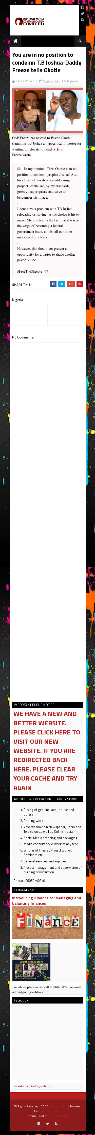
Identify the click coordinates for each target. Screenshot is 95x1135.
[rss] (82, 19)
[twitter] (82, 13)
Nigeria (72, 81)
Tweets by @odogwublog (32, 1086)
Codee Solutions (50, 1111)
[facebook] (82, 7)
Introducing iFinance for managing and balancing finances (46, 900)
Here (58, 149)
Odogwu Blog (58, 1106)
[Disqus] (47, 493)
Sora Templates (57, 1115)
